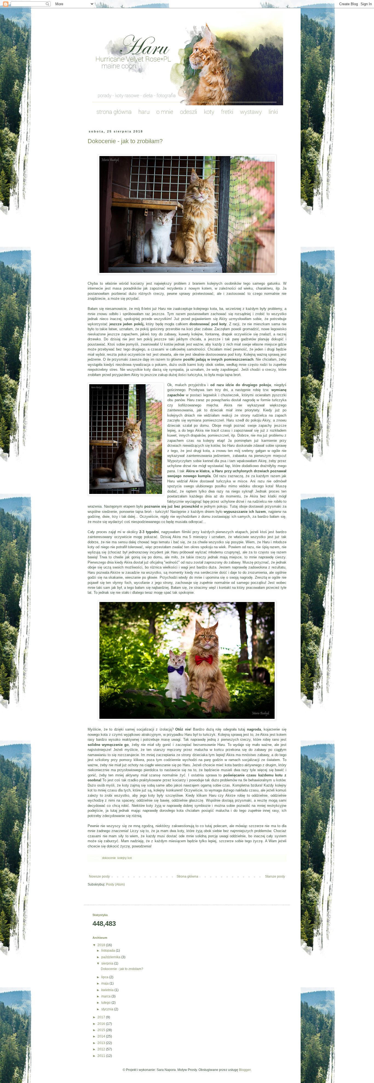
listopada (108, 950)
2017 (101, 1017)
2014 (101, 1036)
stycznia (107, 1009)
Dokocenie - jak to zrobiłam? (125, 141)
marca (106, 996)
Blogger (245, 1070)
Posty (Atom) (115, 884)
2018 (101, 945)
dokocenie (109, 857)
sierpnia (107, 963)
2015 (101, 1030)
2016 (101, 1024)
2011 (101, 1056)
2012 (101, 1049)
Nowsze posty (99, 876)
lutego (106, 1003)
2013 (101, 1043)
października (111, 957)
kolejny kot (124, 857)
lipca (105, 977)
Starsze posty (275, 876)
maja (105, 983)
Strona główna (187, 876)
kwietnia (107, 990)
